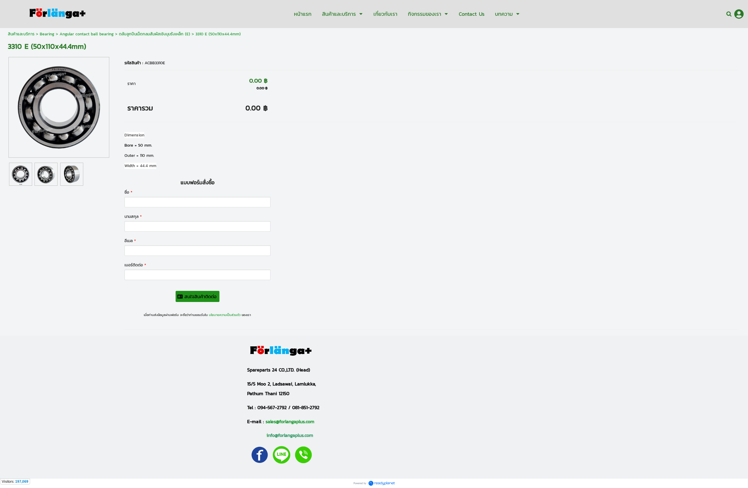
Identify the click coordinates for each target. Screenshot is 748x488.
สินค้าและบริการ (21, 34)
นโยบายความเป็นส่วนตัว (224, 314)
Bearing (47, 34)
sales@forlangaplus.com (290, 421)
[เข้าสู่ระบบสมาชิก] (739, 14)
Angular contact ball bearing (87, 34)
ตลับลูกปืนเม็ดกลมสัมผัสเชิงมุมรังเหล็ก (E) (154, 34)
